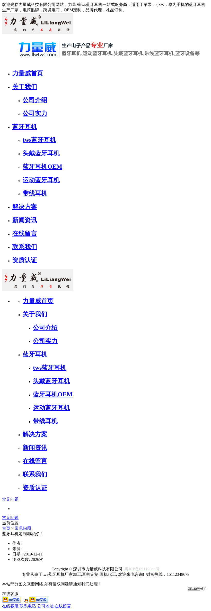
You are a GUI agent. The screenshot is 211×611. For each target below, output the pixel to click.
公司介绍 (35, 100)
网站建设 (194, 589)
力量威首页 (27, 73)
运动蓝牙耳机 (41, 180)
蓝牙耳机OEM (42, 166)
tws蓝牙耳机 (39, 139)
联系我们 (24, 246)
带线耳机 (35, 193)
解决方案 (24, 206)
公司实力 (35, 113)
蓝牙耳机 (24, 126)
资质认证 (24, 260)
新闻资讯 (24, 220)
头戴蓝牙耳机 (41, 153)
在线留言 (24, 233)
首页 (6, 528)
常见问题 (10, 499)
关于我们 (24, 86)
